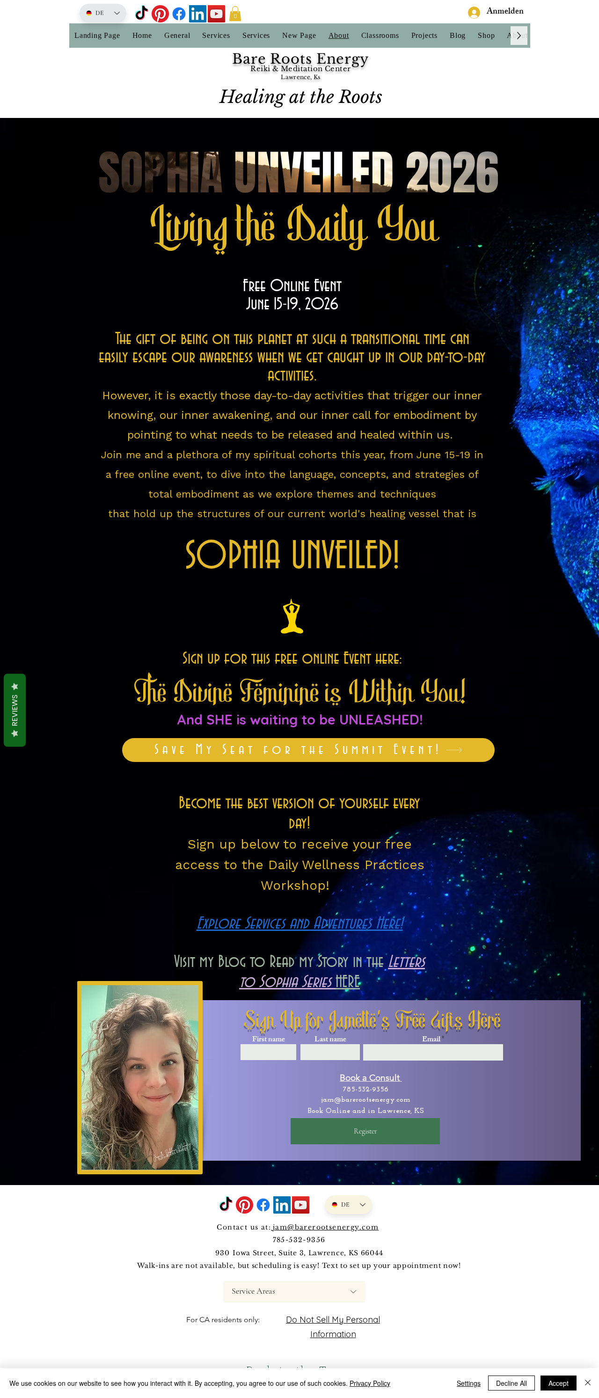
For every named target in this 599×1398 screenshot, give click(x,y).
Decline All (511, 1383)
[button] (235, 13)
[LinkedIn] (197, 13)
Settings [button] (469, 1383)
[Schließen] (587, 1383)
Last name (330, 1040)
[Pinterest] (160, 13)
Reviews (14, 710)
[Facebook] (179, 13)
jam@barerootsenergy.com (365, 1100)
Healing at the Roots (300, 97)
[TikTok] (141, 13)
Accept (558, 1383)
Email (431, 1040)
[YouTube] (216, 13)
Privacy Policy (370, 1383)
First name (268, 1040)
